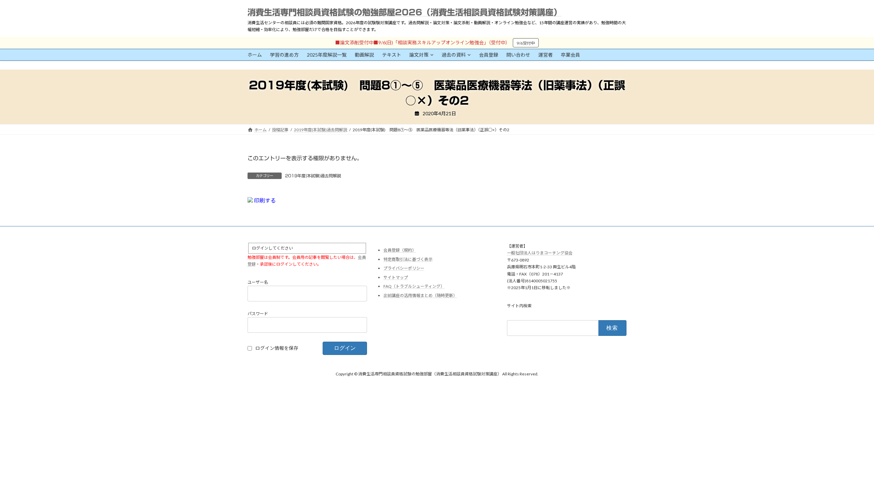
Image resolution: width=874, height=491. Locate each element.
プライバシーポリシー (403, 268)
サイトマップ (395, 277)
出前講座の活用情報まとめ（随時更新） (420, 295)
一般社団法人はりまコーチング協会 (540, 252)
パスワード (258, 313)
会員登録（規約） (399, 250)
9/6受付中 (526, 43)
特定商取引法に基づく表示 (408, 259)
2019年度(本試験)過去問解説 (313, 176)
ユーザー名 (258, 281)
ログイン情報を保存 (276, 348)
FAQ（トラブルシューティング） (414, 286)
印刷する (264, 200)
